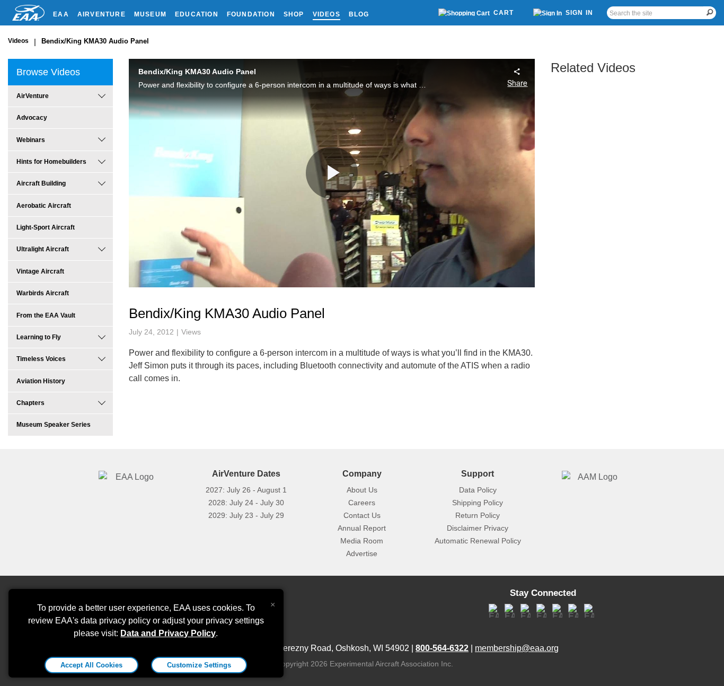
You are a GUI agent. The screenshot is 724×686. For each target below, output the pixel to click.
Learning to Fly (38, 337)
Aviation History (40, 381)
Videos (326, 14)
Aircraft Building (41, 183)
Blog (359, 14)
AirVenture (101, 14)
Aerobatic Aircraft (43, 205)
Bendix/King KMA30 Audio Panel (95, 41)
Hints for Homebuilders (51, 161)
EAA (61, 14)
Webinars (30, 140)
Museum (150, 14)
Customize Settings (199, 665)
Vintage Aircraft (40, 271)
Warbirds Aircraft (42, 293)
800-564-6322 (442, 648)
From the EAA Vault (45, 315)
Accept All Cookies (91, 665)
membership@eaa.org (517, 648)
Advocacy (31, 117)
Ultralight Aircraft (42, 249)
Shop (294, 14)
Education (196, 14)
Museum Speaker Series (53, 424)
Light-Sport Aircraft (45, 227)
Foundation (251, 14)
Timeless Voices (41, 359)
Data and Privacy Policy (168, 633)
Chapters (30, 403)
